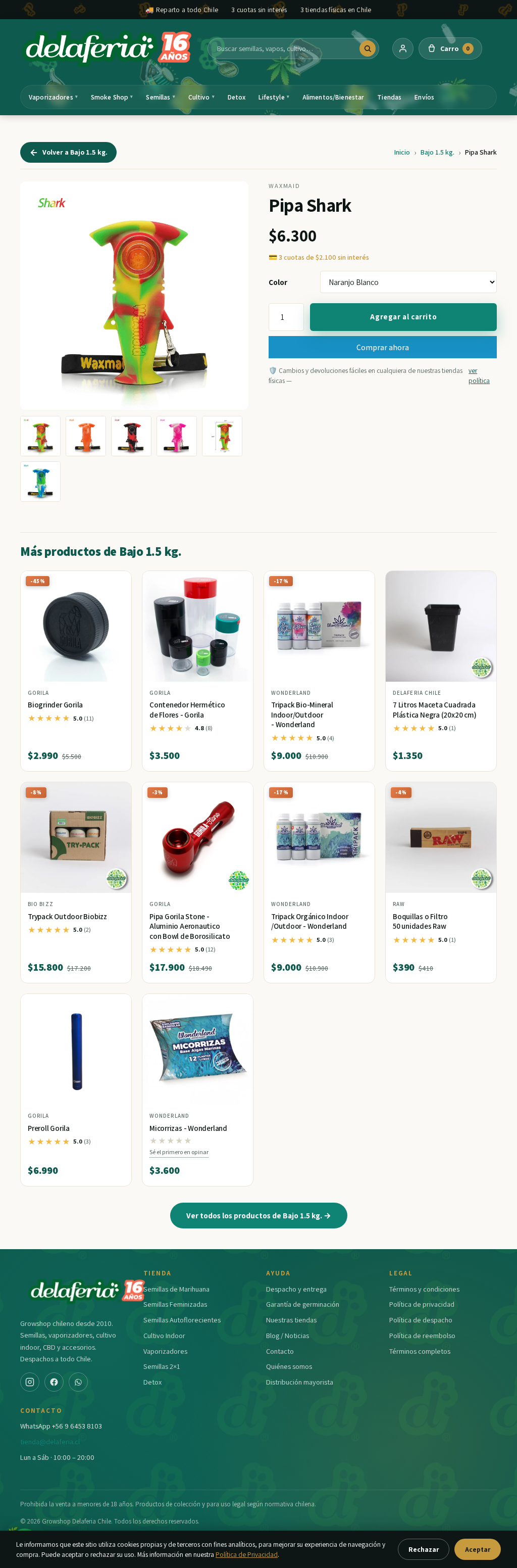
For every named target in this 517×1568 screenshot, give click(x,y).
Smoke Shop (112, 97)
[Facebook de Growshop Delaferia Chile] (54, 1382)
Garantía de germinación (302, 1304)
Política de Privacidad (247, 1554)
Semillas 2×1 (161, 1366)
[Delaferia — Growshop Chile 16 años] (107, 48)
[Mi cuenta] (402, 48)
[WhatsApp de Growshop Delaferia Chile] (78, 1382)
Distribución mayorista (299, 1382)
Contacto (280, 1351)
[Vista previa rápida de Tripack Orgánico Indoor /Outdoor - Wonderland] (359, 793)
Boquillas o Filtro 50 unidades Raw (420, 921)
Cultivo (201, 97)
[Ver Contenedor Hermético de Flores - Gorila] (197, 626)
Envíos (424, 97)
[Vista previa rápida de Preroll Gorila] (115, 1005)
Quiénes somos (289, 1366)
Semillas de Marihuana (176, 1289)
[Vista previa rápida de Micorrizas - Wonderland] (237, 1005)
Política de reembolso (422, 1335)
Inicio (402, 152)
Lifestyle (273, 97)
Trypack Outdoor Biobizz (67, 916)
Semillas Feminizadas (175, 1304)
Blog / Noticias (287, 1335)
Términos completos (419, 1351)
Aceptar (477, 1549)
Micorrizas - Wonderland (188, 1128)
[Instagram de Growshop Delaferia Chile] (29, 1382)
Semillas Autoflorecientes (182, 1319)
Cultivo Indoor (164, 1335)
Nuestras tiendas (291, 1319)
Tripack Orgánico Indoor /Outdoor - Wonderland (309, 921)
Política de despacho (420, 1319)
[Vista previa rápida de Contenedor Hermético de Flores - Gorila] (237, 582)
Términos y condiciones (424, 1289)
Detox (237, 97)
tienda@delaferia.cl (50, 1441)
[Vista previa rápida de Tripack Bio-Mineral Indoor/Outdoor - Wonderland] (359, 582)
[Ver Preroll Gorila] (76, 1049)
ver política (479, 375)
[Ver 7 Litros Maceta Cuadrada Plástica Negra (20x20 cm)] (441, 626)
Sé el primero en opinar (179, 1152)
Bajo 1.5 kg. (437, 152)
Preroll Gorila (49, 1128)
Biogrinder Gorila (55, 704)
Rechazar (423, 1549)
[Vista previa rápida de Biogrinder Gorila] (115, 582)
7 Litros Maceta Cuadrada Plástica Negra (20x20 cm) (434, 710)
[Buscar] (367, 48)
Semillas (160, 97)
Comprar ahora (382, 347)
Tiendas (389, 97)
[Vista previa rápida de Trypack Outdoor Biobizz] (115, 793)
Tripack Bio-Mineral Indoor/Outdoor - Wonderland (302, 714)
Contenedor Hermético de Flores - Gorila (187, 710)
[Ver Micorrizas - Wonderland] (197, 1049)
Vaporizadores (53, 97)
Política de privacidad (421, 1304)
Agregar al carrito (403, 316)
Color (278, 282)
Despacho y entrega (296, 1289)
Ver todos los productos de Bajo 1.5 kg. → (258, 1215)
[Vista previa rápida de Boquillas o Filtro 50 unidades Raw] (480, 793)
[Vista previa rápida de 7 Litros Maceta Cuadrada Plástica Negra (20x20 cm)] (480, 582)
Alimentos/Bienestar (333, 97)
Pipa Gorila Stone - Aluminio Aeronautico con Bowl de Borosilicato (189, 926)
